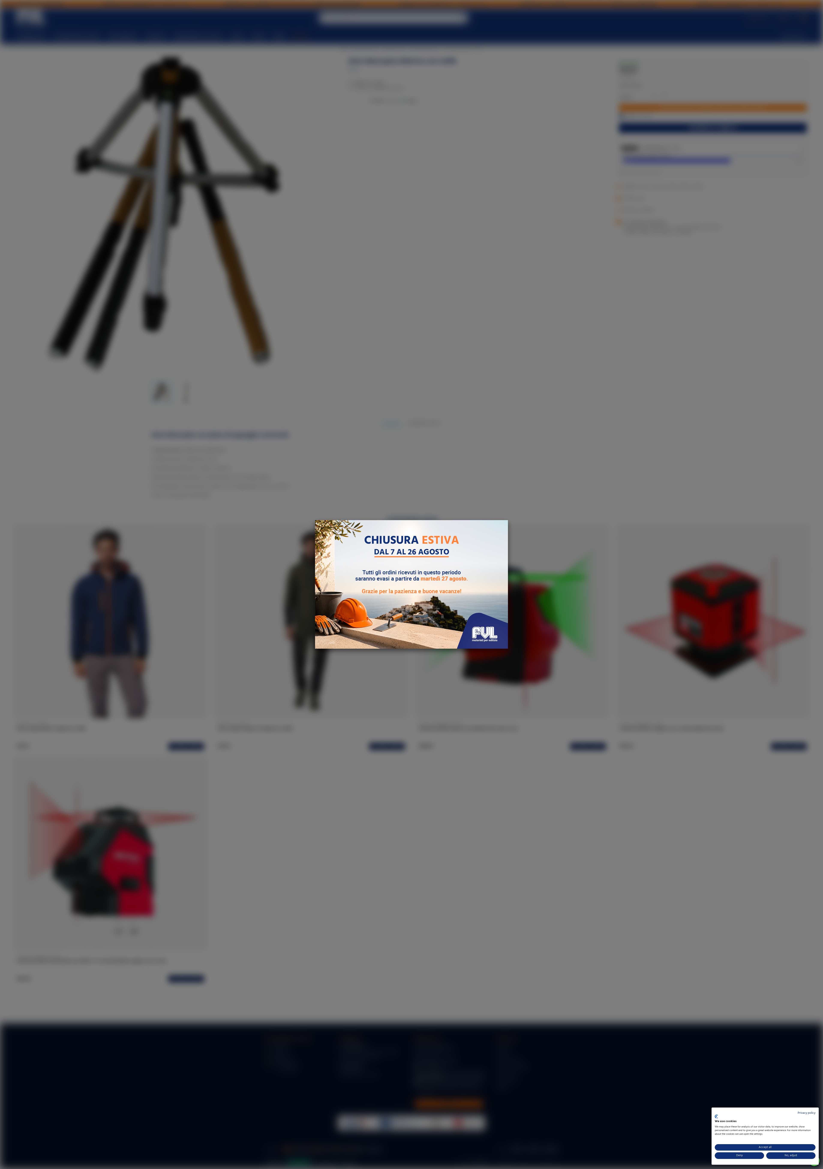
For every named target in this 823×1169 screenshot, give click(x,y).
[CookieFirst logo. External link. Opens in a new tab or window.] (716, 1116)
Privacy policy (806, 1113)
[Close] (508, 520)
